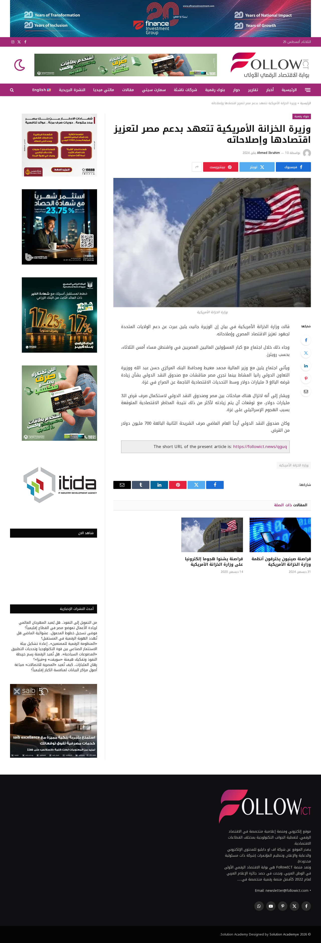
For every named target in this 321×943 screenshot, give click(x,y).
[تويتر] (306, 353)
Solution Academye (284, 934)
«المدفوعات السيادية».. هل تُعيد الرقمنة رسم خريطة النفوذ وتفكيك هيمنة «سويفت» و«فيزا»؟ (56, 657)
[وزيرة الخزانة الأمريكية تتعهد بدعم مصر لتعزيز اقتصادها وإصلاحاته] (212, 242)
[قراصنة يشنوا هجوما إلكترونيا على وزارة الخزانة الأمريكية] (212, 535)
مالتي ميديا (103, 89)
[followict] (268, 65)
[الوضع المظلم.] (20, 65)
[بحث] (12, 90)
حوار (236, 89)
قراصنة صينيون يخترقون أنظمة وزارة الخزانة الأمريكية (281, 561)
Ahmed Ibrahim (268, 153)
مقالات (128, 89)
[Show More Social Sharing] (197, 167)
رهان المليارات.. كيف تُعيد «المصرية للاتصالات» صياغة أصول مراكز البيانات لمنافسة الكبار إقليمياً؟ (56, 667)
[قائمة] (307, 90)
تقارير (253, 89)
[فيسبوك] (306, 340)
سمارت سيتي (154, 89)
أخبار (270, 89)
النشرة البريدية (72, 89)
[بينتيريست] (306, 378)
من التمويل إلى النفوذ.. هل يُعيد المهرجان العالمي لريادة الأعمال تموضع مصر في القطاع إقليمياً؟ (58, 625)
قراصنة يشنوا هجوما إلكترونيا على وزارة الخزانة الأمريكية (214, 561)
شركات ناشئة (185, 89)
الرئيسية (289, 89)
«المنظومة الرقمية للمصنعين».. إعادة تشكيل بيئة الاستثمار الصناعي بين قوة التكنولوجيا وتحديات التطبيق (54, 646)
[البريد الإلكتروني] (306, 391)
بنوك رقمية (215, 89)
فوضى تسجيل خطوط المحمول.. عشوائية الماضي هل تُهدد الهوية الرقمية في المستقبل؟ (57, 636)
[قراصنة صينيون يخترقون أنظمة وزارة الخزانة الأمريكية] (280, 535)
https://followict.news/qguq (260, 447)
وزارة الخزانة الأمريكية (293, 465)
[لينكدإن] (306, 366)
